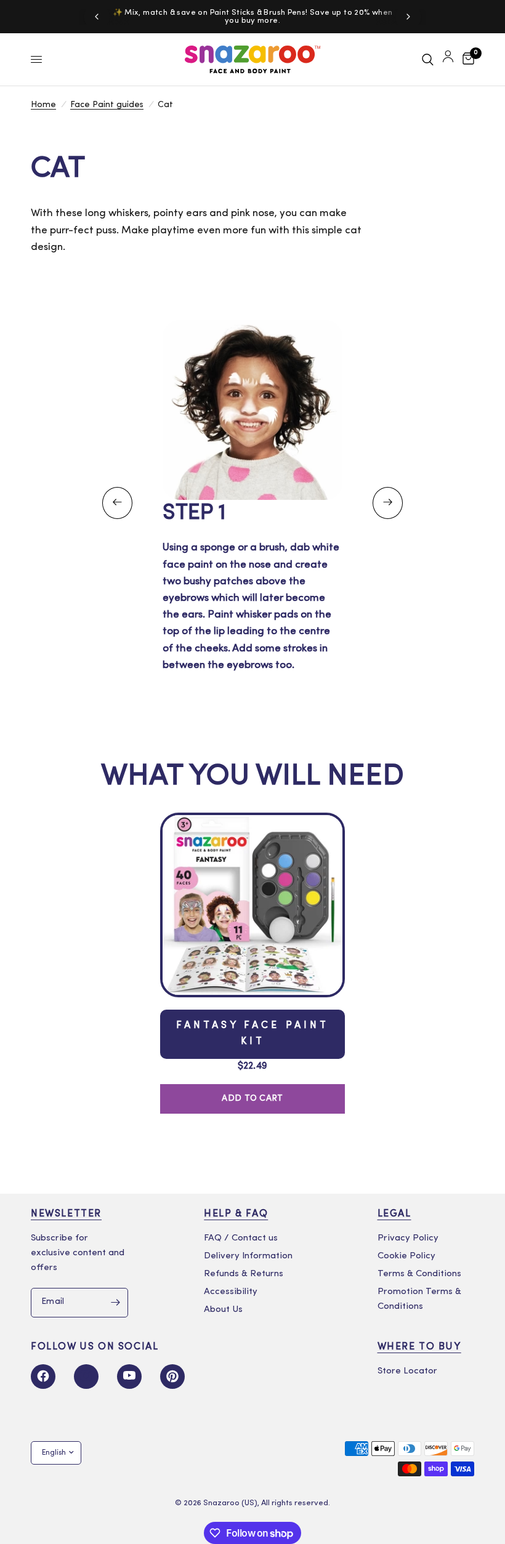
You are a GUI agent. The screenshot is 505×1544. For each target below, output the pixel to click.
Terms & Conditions (419, 1274)
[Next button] (388, 503)
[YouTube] (129, 1376)
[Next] (408, 17)
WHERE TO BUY (419, 1347)
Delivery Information (248, 1256)
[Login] (448, 59)
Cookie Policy (406, 1256)
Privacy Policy (408, 1238)
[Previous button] (117, 503)
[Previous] (97, 17)
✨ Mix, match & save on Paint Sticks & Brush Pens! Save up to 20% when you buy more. (253, 17)
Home (43, 105)
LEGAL (394, 1214)
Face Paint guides (106, 105)
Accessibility (230, 1292)
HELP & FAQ (236, 1214)
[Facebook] (43, 1376)
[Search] (428, 59)
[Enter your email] (115, 1302)
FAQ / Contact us (241, 1238)
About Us (223, 1309)
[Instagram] (86, 1376)
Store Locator (407, 1371)
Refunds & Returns (243, 1274)
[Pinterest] (172, 1376)
